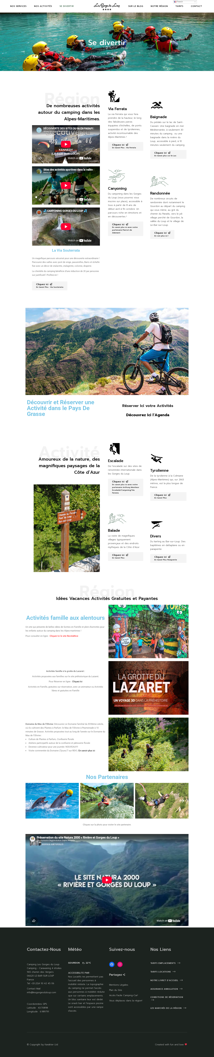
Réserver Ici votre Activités (147, 406)
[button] (32, 801)
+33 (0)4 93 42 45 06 (42, 983)
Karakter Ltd (51, 1044)
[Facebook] (111, 964)
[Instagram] (120, 964)
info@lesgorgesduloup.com (41, 992)
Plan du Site (115, 990)
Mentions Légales (118, 984)
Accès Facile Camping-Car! (123, 995)
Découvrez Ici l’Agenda (147, 415)
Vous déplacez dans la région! (125, 1000)
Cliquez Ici (77, 681)
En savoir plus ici (87, 750)
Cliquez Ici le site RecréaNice (64, 636)
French (179, 2)
